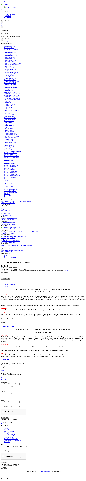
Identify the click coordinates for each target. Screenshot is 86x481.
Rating (2, 387)
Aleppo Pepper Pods (9, 54)
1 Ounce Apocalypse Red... (8, 238)
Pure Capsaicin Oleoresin (10, 153)
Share (2, 370)
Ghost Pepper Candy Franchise (12, 113)
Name (2, 400)
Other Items (7, 194)
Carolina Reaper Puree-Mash (11, 81)
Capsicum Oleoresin (9, 75)
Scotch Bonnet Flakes (10, 160)
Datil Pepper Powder (9, 92)
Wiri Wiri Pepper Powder (10, 192)
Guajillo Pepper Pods (9, 125)
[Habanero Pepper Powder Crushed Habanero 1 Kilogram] (16, 245)
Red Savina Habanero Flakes (11, 156)
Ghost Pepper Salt (9, 121)
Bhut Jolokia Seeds (9, 67)
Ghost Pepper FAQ (9, 436)
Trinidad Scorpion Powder (11, 174)
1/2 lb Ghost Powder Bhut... (8, 228)
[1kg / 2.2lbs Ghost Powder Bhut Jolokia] (12, 209)
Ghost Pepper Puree (9, 119)
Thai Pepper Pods (8, 168)
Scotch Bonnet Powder (10, 162)
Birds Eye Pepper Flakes (10, 69)
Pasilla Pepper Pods (9, 140)
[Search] (2, 22)
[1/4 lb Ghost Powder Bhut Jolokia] (10, 241)
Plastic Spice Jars (8, 150)
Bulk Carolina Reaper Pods (11, 64)
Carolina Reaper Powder (10, 78)
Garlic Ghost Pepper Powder (11, 110)
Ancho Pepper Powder (10, 60)
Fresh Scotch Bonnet (9, 107)
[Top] (1, 424)
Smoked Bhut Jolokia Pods (11, 165)
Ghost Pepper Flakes (9, 115)
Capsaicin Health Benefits (11, 439)
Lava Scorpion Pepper (10, 137)
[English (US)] (5, 4)
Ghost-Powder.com (14, 479)
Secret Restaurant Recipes (11, 185)
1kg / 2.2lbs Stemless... (7, 251)
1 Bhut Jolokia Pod (6, 215)
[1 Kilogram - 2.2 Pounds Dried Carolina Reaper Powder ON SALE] (19, 232)
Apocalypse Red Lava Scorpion (12, 63)
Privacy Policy (8, 433)
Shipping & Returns (9, 434)
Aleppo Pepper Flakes (10, 52)
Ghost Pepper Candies (10, 112)
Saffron (6, 180)
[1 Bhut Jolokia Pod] (6, 213)
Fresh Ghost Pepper (9, 105)
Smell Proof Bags (8, 186)
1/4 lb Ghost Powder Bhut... (8, 242)
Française (13, 7)
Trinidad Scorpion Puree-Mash (12, 175)
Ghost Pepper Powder (10, 118)
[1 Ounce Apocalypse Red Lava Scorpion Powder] (14, 236)
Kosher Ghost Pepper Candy (11, 136)
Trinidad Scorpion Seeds (10, 177)
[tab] (43, 326)
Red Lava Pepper (8, 154)
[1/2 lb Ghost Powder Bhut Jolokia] (10, 227)
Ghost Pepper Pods (9, 116)
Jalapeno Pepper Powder (10, 134)
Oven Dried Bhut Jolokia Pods (12, 139)
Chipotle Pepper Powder (10, 87)
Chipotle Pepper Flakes (10, 84)
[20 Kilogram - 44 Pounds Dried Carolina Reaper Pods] (16, 201)
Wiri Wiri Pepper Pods (10, 191)
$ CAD (3, 1)
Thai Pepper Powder (9, 169)
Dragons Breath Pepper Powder (12, 96)
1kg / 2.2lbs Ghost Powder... (8, 210)
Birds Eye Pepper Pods (10, 70)
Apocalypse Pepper (9, 61)
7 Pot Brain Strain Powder (11, 49)
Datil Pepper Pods (9, 90)
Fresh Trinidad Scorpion (10, 108)
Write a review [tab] (6, 377)
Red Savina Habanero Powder (12, 159)
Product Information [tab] (9, 284)
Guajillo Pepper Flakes (10, 124)
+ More (66, 270)
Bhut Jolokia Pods (9, 66)
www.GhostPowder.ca (44, 471)
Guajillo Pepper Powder (10, 127)
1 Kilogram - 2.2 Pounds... (8, 233)
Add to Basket (6, 278)
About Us (6, 429)
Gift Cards (8, 16)
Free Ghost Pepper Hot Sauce (12, 99)
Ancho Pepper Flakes (9, 57)
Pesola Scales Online (9, 148)
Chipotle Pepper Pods (10, 86)
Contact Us (7, 442)
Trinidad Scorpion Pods (10, 172)
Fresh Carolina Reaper (10, 104)
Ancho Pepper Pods (9, 58)
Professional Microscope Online (12, 151)
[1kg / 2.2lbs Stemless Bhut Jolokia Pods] (12, 250)
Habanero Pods (8, 130)
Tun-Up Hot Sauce (9, 48)
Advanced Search (10, 14)
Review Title (4, 382)
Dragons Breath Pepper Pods (11, 95)
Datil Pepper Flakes (9, 89)
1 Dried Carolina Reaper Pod (8, 219)
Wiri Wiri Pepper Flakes (10, 189)
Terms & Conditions (9, 431)
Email (2, 404)
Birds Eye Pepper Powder (11, 72)
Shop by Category (6, 43)
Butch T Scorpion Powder (11, 74)
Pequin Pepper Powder (10, 145)
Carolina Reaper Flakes (10, 77)
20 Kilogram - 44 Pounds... (8, 203)
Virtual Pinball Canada (10, 46)
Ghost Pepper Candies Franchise (12, 440)
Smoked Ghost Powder (10, 166)
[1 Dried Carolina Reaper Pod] (9, 218)
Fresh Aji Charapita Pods (10, 101)
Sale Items (8, 17)
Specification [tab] (7, 286)
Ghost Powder (8, 122)
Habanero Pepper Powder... (8, 247)
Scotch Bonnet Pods (9, 163)
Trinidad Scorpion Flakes (10, 171)
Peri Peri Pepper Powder (10, 147)
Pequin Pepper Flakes (10, 142)
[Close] (2, 27)
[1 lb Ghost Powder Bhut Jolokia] (10, 222)
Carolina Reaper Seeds (10, 83)
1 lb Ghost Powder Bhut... (8, 224)
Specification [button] (5, 359)
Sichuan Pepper (8, 181)
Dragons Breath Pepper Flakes (12, 93)
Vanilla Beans (7, 188)
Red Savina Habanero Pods (11, 157)
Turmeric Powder (8, 178)
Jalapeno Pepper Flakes (10, 133)
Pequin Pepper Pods (9, 143)
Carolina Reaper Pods (10, 80)
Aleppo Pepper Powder (10, 55)
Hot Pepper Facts (8, 437)
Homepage (7, 428)
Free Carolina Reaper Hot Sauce (12, 98)
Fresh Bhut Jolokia (9, 102)
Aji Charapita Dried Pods (10, 51)
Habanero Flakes (8, 128)
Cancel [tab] (4, 379)
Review (3, 391)
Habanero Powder (9, 131)
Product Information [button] (8, 326)
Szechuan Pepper (8, 183)
